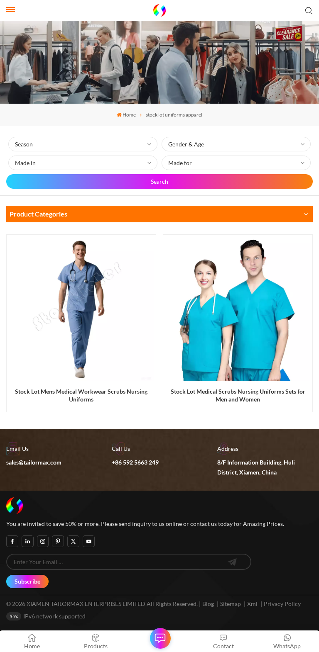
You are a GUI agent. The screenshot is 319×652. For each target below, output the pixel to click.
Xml (252, 603)
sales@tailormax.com (33, 462)
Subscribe (27, 581)
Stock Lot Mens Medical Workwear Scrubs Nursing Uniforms (81, 395)
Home (129, 115)
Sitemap (230, 603)
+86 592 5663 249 (135, 462)
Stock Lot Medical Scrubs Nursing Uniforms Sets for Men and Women (238, 395)
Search (159, 181)
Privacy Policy (282, 603)
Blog (208, 603)
